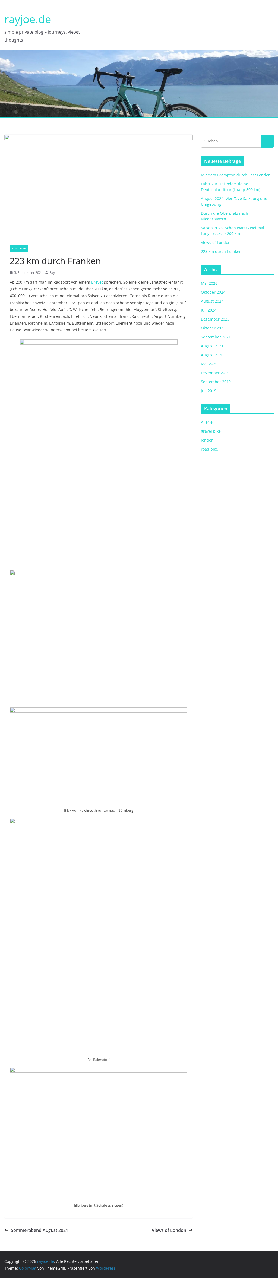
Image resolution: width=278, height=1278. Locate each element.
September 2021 (216, 337)
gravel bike (211, 431)
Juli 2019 (208, 390)
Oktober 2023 (213, 328)
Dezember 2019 (215, 372)
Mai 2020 (209, 363)
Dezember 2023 (215, 319)
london (207, 440)
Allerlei (207, 422)
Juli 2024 (208, 310)
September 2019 (216, 381)
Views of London (169, 1230)
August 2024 (212, 301)
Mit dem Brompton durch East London (236, 174)
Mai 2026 (209, 283)
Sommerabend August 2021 (39, 1230)
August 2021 (212, 345)
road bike (19, 248)
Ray (52, 272)
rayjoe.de (27, 18)
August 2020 (212, 354)
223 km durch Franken (221, 251)
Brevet (97, 282)
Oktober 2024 (213, 292)
